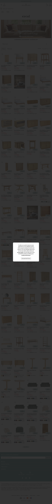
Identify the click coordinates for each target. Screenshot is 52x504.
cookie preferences (25, 255)
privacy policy (20, 252)
